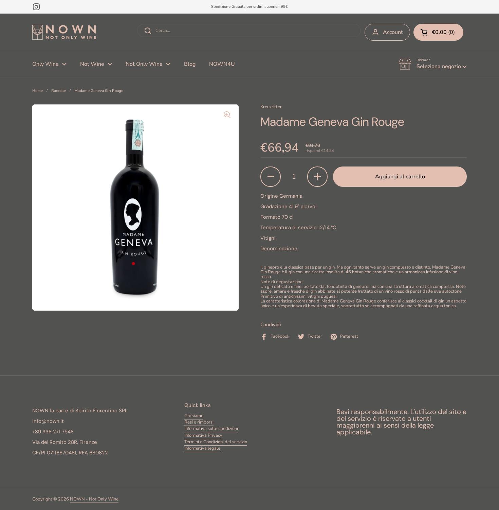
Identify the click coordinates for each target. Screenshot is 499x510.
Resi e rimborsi (199, 422)
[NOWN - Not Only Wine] (64, 32)
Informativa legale (202, 448)
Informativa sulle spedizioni (211, 429)
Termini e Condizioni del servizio (215, 442)
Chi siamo (193, 416)
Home (37, 90)
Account (393, 32)
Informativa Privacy (203, 435)
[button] (433, 64)
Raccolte (58, 90)
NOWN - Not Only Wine (94, 499)
